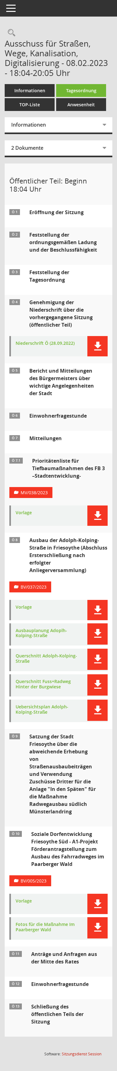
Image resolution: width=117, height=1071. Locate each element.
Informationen (29, 90)
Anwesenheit (81, 105)
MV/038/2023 (34, 492)
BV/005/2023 (33, 881)
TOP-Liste (29, 105)
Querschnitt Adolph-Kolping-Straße (46, 658)
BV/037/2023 (33, 587)
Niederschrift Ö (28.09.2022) (45, 343)
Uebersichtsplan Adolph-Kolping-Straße (42, 709)
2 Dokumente (27, 147)
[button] (97, 346)
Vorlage (24, 512)
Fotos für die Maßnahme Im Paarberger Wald (45, 927)
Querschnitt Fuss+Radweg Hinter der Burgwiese (43, 684)
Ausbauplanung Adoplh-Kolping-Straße (41, 633)
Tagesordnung (81, 90)
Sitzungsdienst (81, 1054)
